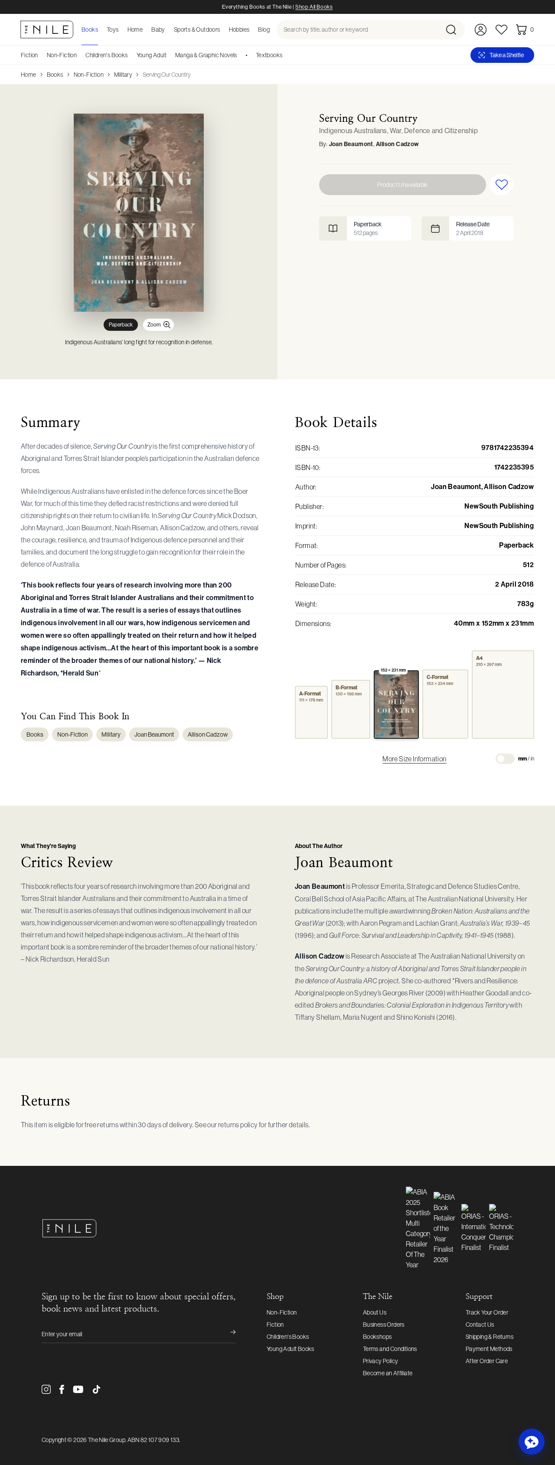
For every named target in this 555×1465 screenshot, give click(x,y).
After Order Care (487, 1360)
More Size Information (414, 759)
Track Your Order (487, 1312)
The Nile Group (106, 1439)
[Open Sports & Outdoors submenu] (222, 29)
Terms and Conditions (390, 1348)
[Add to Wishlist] (501, 184)
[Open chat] (532, 1442)
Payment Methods (489, 1348)
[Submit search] (454, 29)
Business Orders (384, 1324)
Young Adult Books (290, 1348)
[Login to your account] (480, 29)
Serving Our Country (167, 74)
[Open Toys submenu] (121, 29)
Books (55, 74)
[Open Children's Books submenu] (130, 55)
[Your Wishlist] (501, 30)
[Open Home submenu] (145, 29)
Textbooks (269, 55)
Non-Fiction (62, 55)
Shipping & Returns (489, 1336)
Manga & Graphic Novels (206, 55)
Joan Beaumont (351, 144)
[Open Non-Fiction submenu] (79, 55)
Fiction (29, 55)
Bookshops (377, 1336)
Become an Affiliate (388, 1373)
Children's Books (106, 55)
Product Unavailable (402, 184)
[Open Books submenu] (100, 29)
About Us (374, 1312)
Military (123, 74)
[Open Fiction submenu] (41, 55)
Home (28, 74)
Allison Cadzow (397, 144)
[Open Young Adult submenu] (169, 55)
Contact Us (480, 1324)
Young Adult (151, 55)
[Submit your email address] (227, 1334)
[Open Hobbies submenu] (251, 29)
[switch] (505, 759)
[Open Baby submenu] (167, 29)
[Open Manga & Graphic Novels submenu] (240, 55)
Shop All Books (314, 7)
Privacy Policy (380, 1360)
